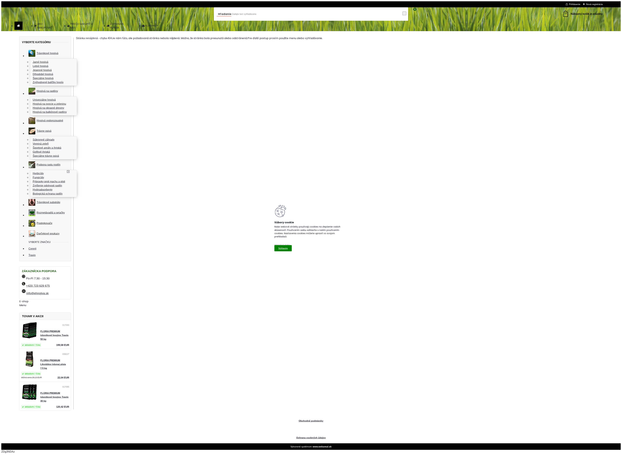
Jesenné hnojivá (42, 70)
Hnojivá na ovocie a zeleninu (49, 103)
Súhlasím (283, 248)
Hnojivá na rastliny (47, 91)
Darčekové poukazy (48, 233)
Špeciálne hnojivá (43, 78)
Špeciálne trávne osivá (46, 156)
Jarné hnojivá (40, 62)
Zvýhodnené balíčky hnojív (48, 82)
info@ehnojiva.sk (37, 293)
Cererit (32, 248)
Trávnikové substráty (48, 202)
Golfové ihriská (41, 151)
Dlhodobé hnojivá (43, 74)
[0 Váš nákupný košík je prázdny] (582, 14)
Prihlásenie (574, 4)
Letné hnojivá (40, 66)
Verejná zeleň (41, 143)
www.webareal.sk (322, 446)
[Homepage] (18, 26)
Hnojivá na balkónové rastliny (50, 112)
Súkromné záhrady (43, 139)
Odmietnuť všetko (282, 245)
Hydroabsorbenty (42, 189)
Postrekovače (44, 223)
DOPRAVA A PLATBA (116, 26)
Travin (32, 255)
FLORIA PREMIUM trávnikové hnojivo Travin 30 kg (54, 397)
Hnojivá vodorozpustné (50, 120)
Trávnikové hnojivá (47, 53)
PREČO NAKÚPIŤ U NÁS (81, 26)
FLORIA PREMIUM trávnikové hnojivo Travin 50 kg (54, 335)
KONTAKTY (151, 25)
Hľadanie (224, 14)
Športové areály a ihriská (47, 147)
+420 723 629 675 (38, 285)
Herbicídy (38, 173)
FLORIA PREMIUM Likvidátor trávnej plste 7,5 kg (53, 364)
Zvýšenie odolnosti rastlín (47, 185)
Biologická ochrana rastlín (48, 193)
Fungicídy (38, 177)
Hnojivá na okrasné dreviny (48, 108)
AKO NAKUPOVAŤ (44, 26)
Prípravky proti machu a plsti (49, 181)
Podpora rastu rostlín (48, 164)
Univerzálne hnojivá (44, 99)
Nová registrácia (594, 4)
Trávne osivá (44, 131)
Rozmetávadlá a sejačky (51, 212)
